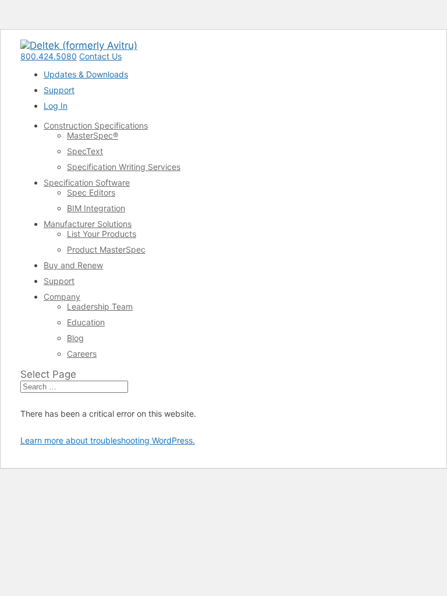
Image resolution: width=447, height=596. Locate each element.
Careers (82, 354)
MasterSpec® (92, 135)
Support (59, 90)
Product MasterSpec (106, 249)
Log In (56, 106)
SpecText (85, 151)
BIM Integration (96, 208)
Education (86, 322)
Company (62, 296)
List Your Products (101, 234)
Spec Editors (91, 192)
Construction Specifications (96, 125)
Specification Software (87, 182)
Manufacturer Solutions (88, 224)
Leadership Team (100, 306)
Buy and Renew (73, 265)
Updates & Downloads (86, 74)
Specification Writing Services (123, 167)
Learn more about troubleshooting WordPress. (107, 440)
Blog (75, 338)
